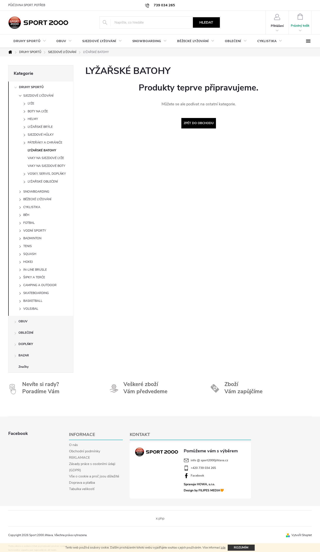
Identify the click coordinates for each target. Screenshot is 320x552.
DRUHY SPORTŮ (31, 87)
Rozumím (241, 547)
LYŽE (31, 103)
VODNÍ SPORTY (34, 231)
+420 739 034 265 (203, 468)
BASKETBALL (32, 301)
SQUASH (29, 254)
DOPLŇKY (26, 344)
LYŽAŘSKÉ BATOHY (42, 150)
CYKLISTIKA (31, 207)
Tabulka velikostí (81, 489)
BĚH (26, 215)
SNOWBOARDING (36, 192)
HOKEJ (28, 262)
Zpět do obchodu (199, 123)
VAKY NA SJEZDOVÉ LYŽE (46, 158)
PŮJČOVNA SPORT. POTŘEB (26, 5)
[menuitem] (29, 41)
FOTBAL (29, 223)
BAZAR (24, 355)
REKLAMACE (79, 457)
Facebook (197, 475)
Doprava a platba (82, 482)
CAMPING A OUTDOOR (40, 285)
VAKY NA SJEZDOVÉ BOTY (46, 166)
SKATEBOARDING (36, 293)
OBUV (23, 321)
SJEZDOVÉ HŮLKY (41, 135)
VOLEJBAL (30, 309)
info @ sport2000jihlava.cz (209, 460)
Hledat (206, 22)
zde (223, 548)
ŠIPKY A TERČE (34, 277)
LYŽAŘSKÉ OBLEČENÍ (43, 181)
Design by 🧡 (204, 490)
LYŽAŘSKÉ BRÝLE (40, 127)
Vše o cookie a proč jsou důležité (94, 476)
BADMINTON (32, 238)
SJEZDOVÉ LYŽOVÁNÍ (38, 96)
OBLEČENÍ (26, 333)
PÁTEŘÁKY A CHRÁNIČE (45, 142)
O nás (73, 445)
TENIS (27, 246)
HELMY (33, 119)
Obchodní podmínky (84, 451)
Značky (24, 367)
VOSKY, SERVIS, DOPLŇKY (47, 174)
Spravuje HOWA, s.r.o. (199, 484)
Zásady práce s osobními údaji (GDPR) (92, 467)
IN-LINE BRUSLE (35, 270)
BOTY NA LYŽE (38, 111)
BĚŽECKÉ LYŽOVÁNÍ (37, 199)
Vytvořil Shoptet (301, 535)
